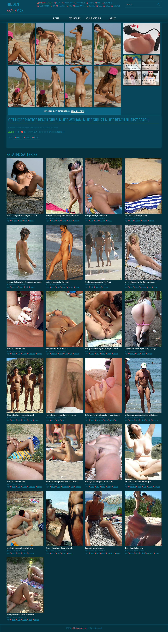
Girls (27, 138)
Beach (18, 138)
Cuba (58, 487)
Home (56, 18)
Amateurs (15, 287)
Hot (96, 221)
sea (53, 6)
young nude (68, 3)
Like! (13, 132)
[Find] (158, 4)
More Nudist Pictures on (64, 111)
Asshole (132, 354)
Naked (36, 138)
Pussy (143, 354)
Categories (74, 18)
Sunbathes (32, 354)
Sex (71, 354)
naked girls (107, 3)
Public (70, 221)
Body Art (14, 221)
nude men (116, 6)
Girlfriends (99, 420)
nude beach (80, 3)
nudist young (44, 6)
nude (100, 6)
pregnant (61, 6)
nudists (91, 3)
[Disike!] (22, 132)
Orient (137, 287)
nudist (58, 3)
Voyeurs (31, 221)
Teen (25, 221)
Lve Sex (112, 18)
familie (107, 6)
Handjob (78, 487)
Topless (144, 221)
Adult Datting (93, 18)
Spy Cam (102, 221)
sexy (70, 6)
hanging (91, 6)
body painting (80, 6)
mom (98, 3)
